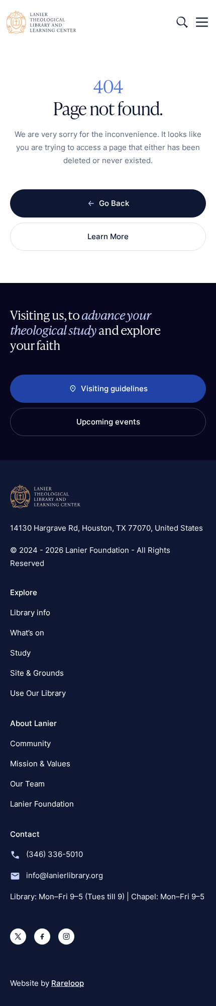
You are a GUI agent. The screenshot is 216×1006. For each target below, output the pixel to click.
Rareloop (67, 983)
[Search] (182, 22)
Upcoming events (108, 421)
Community (30, 743)
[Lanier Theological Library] (45, 496)
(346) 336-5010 (54, 854)
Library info (30, 612)
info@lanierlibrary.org (64, 875)
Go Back (114, 203)
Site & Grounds (37, 673)
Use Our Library (38, 693)
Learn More (108, 236)
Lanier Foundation (42, 804)
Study (20, 653)
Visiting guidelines (114, 388)
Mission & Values (40, 763)
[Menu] (202, 22)
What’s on (27, 632)
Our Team (27, 783)
